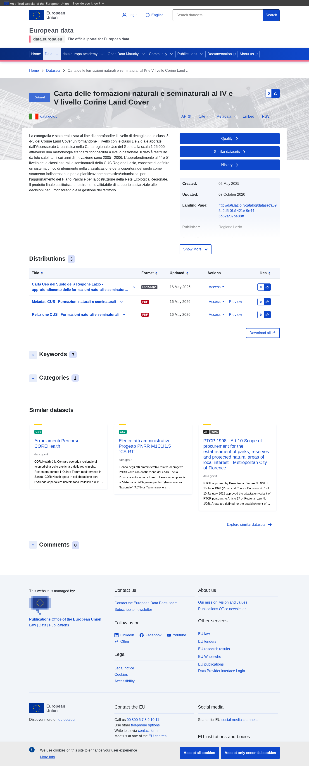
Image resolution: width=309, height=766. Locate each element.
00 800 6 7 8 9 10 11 (143, 720)
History (227, 165)
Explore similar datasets (250, 524)
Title (35, 273)
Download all (260, 333)
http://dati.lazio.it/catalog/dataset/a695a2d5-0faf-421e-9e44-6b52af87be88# (248, 210)
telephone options (145, 725)
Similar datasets (227, 152)
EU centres (157, 736)
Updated (177, 273)
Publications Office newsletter (222, 609)
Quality (227, 138)
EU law (204, 634)
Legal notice (124, 668)
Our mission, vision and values (222, 602)
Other (124, 641)
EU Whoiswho (209, 657)
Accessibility (124, 681)
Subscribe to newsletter (133, 609)
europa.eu (66, 719)
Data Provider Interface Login (221, 671)
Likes (262, 273)
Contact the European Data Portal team (145, 603)
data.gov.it (48, 116)
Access (215, 287)
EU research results (214, 649)
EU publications (211, 664)
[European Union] (69, 708)
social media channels (239, 720)
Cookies (121, 674)
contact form (147, 731)
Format (147, 273)
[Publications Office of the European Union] (69, 604)
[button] (89, 3)
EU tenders (207, 641)
